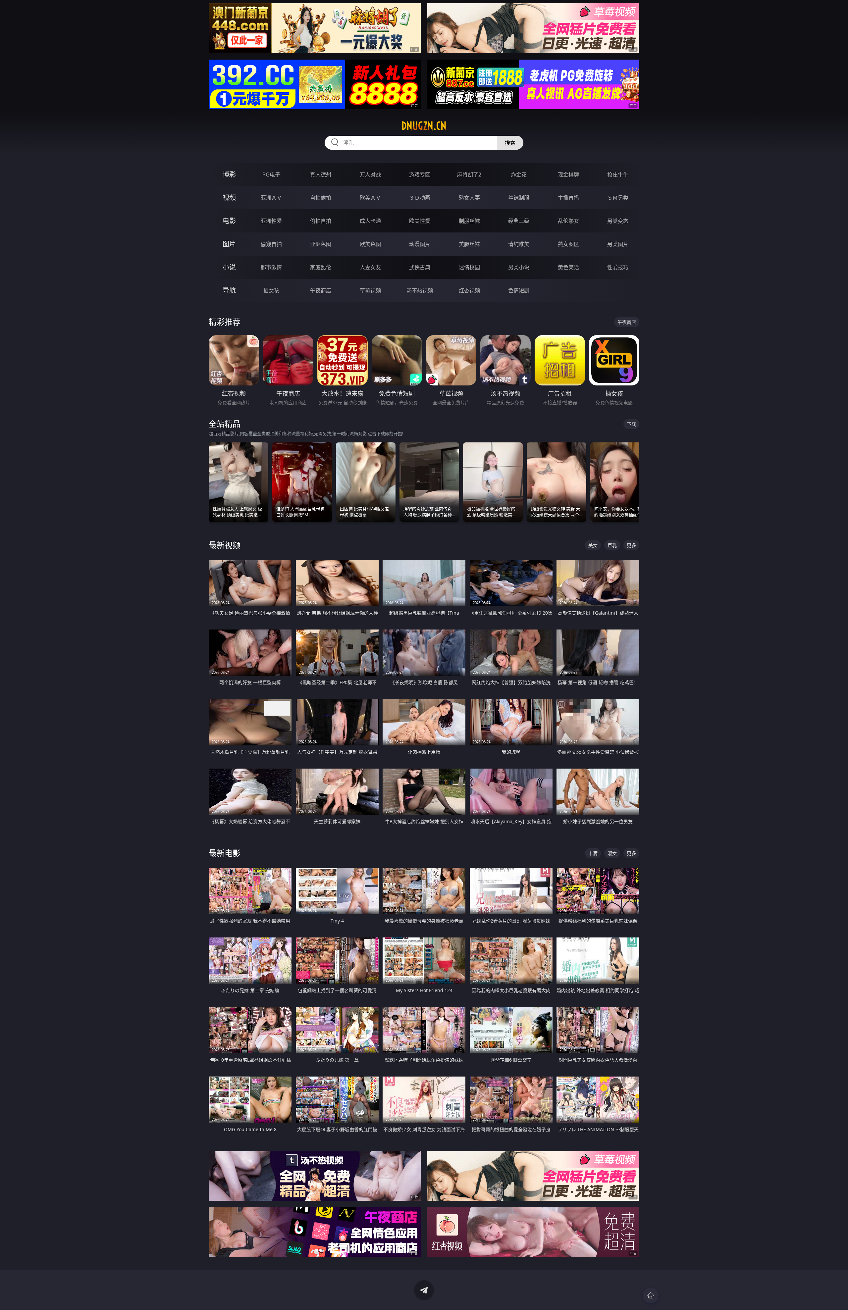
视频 (229, 197)
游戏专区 (419, 174)
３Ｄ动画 (419, 197)
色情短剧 (518, 290)
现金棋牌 (568, 174)
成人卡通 (370, 221)
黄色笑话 (568, 267)
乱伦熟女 (568, 221)
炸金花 (519, 174)
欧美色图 (370, 244)
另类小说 (518, 267)
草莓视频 (370, 290)
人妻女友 (370, 267)
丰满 (593, 853)
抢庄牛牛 (617, 174)
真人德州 (320, 174)
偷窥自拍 (271, 244)
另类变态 (617, 221)
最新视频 (224, 544)
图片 (229, 243)
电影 (229, 220)
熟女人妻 (469, 197)
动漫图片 (419, 244)
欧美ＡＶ (370, 197)
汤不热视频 (419, 290)
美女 (593, 545)
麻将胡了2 (469, 174)
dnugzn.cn (424, 125)
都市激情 (271, 267)
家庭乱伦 (320, 267)
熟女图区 (568, 244)
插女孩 (271, 290)
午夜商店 (320, 290)
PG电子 (271, 174)
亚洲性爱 (271, 221)
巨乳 (612, 545)
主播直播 (568, 197)
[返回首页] (651, 1295)
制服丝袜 (469, 221)
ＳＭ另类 (617, 197)
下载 (631, 424)
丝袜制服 (518, 197)
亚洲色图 (320, 244)
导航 (229, 290)
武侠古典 (419, 267)
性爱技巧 (617, 267)
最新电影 (224, 852)
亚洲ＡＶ (271, 197)
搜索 (510, 142)
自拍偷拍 (320, 197)
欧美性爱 (419, 221)
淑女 (612, 853)
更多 (631, 545)
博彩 (229, 174)
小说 (229, 267)
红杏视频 (469, 290)
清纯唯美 (518, 244)
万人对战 (370, 174)
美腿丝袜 (469, 244)
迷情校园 (469, 267)
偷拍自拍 (320, 221)
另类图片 (617, 244)
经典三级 (518, 221)
